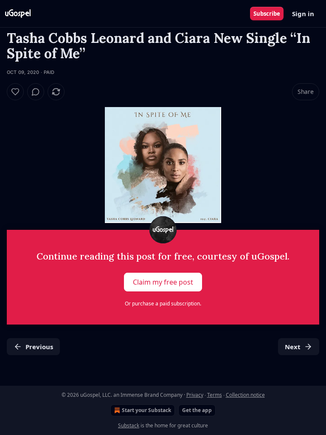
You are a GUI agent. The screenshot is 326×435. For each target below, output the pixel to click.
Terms (214, 394)
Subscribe (266, 13)
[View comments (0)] (35, 91)
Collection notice (245, 394)
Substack (128, 425)
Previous (39, 346)
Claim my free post (163, 282)
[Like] (15, 91)
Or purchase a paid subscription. (163, 303)
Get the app (197, 410)
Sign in (303, 13)
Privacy (194, 394)
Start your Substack (146, 410)
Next (293, 346)
